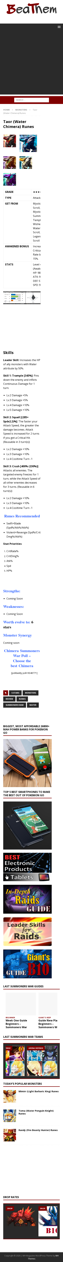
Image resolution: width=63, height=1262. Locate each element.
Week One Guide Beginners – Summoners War (16, 1024)
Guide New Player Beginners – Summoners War (50, 1024)
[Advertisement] (31, 63)
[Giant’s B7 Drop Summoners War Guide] (21, 1216)
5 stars (15, 692)
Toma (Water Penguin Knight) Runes (36, 1112)
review (9, 699)
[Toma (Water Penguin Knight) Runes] (9, 1115)
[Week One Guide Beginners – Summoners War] (21, 1004)
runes (22, 699)
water (32, 705)
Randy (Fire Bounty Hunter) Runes (38, 1130)
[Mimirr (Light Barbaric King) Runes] (9, 1096)
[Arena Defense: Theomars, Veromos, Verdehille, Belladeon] (42, 1061)
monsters (30, 692)
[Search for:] (31, 99)
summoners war (15, 705)
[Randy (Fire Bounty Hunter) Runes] (9, 1135)
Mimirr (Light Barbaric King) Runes (39, 1091)
